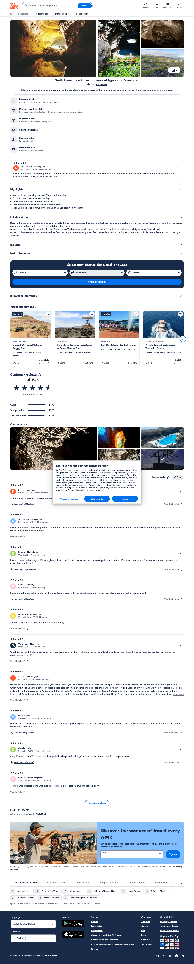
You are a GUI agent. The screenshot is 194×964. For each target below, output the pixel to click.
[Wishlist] (145, 4)
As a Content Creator (169, 926)
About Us (145, 921)
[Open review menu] (181, 491)
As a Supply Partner (168, 921)
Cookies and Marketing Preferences (106, 935)
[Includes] (181, 245)
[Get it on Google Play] (73, 923)
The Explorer (146, 944)
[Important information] (181, 296)
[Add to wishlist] (47, 314)
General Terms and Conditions (104, 940)
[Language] (168, 4)
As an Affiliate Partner (169, 930)
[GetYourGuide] (14, 5)
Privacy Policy (97, 930)
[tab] (26, 882)
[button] (97, 84)
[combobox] (50, 6)
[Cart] (156, 4)
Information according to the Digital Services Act (112, 944)
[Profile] (179, 4)
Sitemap (94, 949)
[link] (30, 339)
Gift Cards (145, 940)
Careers (144, 926)
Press (143, 935)
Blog (143, 930)
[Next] (183, 339)
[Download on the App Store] (73, 935)
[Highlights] (181, 189)
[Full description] (181, 217)
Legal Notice (96, 926)
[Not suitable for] (181, 253)
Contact (94, 921)
